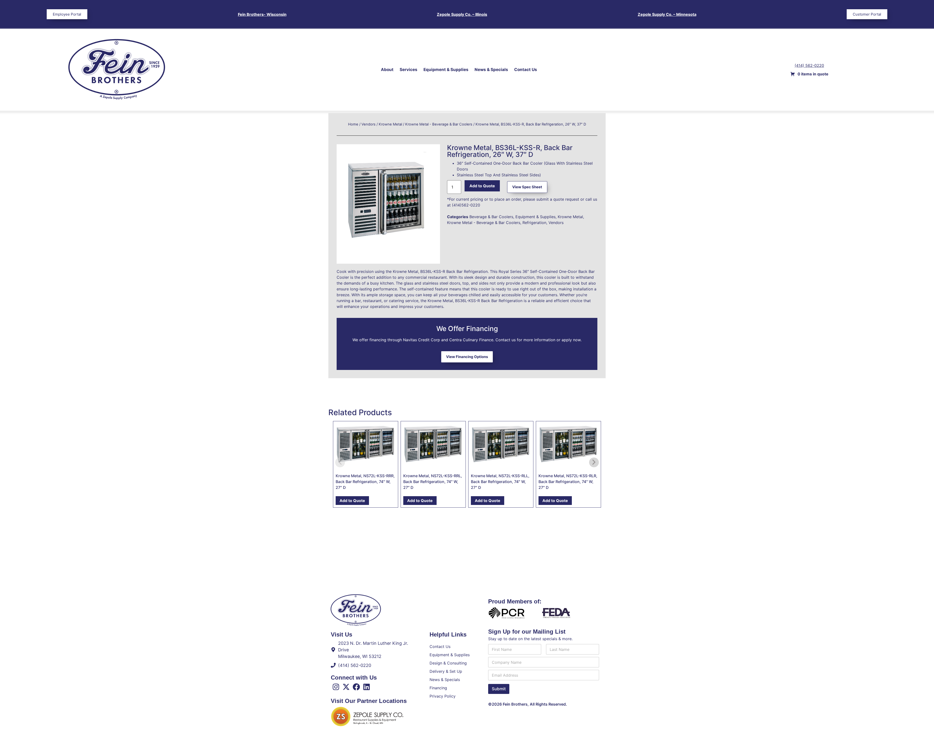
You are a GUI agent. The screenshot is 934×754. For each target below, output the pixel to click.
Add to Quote (482, 185)
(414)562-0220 (466, 205)
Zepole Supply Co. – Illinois (462, 14)
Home (353, 124)
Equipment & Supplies (445, 69)
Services (408, 69)
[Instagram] (336, 687)
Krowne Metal (390, 124)
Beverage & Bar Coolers (491, 216)
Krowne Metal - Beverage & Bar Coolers (438, 124)
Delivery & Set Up (446, 671)
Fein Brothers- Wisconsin (262, 14)
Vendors (368, 124)
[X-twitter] (346, 687)
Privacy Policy (443, 696)
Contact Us (525, 69)
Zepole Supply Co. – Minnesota (667, 14)
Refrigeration (534, 222)
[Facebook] (356, 687)
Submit (499, 688)
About (387, 69)
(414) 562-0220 (809, 65)
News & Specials (491, 69)
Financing (438, 687)
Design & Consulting (448, 663)
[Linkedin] (366, 687)
